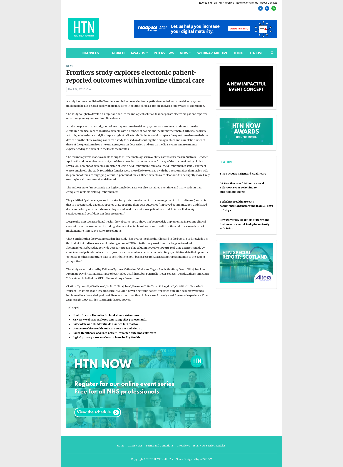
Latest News (135, 445)
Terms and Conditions (159, 445)
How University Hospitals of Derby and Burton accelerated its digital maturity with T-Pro (244, 224)
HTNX (238, 53)
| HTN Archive (225, 2)
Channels (90, 53)
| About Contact (268, 2)
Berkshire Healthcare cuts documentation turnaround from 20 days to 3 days (246, 206)
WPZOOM (206, 459)
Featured (116, 53)
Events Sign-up (208, 2)
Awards (138, 53)
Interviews (164, 53)
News (69, 66)
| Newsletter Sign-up (246, 2)
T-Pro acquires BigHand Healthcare (243, 173)
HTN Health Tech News (168, 459)
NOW (184, 53)
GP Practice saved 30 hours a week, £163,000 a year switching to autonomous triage (242, 188)
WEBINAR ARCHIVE (212, 53)
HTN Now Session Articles (209, 445)
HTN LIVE (256, 53)
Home (120, 445)
